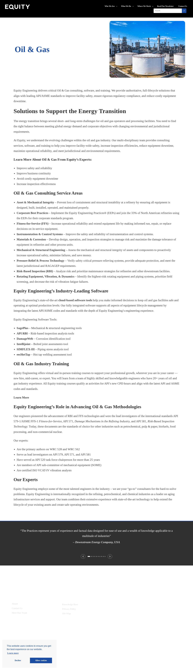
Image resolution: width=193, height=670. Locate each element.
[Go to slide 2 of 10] (91, 556)
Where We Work (144, 6)
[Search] (184, 10)
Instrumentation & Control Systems (40, 234)
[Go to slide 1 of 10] (89, 556)
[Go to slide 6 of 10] (98, 556)
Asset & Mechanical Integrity (35, 202)
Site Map (66, 613)
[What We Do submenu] (133, 6)
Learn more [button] (13, 653)
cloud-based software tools (75, 300)
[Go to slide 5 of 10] (96, 556)
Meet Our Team (19, 613)
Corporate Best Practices (32, 213)
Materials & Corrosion (31, 239)
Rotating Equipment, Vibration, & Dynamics (45, 276)
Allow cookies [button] (41, 660)
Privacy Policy (69, 609)
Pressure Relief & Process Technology (40, 260)
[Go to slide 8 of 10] (101, 556)
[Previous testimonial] (83, 556)
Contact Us (17, 608)
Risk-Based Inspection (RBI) (35, 271)
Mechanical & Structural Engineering (41, 250)
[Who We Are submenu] (116, 6)
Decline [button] (18, 660)
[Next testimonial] (110, 556)
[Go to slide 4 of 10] (94, 556)
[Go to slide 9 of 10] (103, 556)
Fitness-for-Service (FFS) (32, 223)
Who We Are (110, 6)
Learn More (21, 397)
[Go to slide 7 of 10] (99, 556)
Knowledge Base (70, 604)
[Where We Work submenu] (152, 6)
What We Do (126, 6)
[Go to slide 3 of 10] (93, 556)
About (15, 604)
